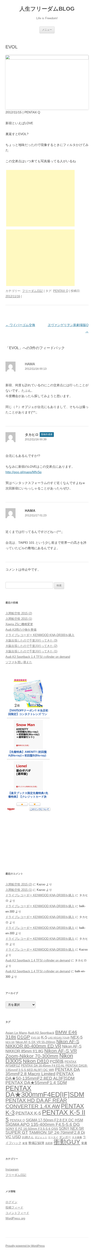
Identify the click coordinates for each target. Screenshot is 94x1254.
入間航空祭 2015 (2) (18, 613)
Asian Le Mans (16, 1033)
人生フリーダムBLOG (47, 9)
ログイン (11, 1202)
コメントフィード (17, 1213)
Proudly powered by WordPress (25, 1245)
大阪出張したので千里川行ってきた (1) (31, 651)
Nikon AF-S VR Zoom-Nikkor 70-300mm (41, 1053)
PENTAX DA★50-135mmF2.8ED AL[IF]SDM (40, 1076)
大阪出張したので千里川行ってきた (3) (31, 640)
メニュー (47, 29)
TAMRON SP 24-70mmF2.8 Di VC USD (45, 1134)
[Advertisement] (40, 198)
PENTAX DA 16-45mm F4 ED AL (43, 1065)
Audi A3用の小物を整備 (21, 629)
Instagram (12, 1169)
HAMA (30, 364)
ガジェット (41, 1137)
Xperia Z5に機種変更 (19, 624)
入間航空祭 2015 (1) (18, 618)
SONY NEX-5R (71, 1128)
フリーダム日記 (32, 291)
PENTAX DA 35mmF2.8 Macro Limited (42, 1071)
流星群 (49, 1143)
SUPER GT (16, 1132)
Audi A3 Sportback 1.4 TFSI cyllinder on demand (37, 656)
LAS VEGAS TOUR (59, 1037)
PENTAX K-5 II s (45, 1116)
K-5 (44, 1037)
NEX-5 (76, 1037)
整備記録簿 (36, 1143)
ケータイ (53, 1137)
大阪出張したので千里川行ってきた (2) (31, 646)
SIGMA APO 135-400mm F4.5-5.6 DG (42, 1124)
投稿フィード (14, 1207)
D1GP (23, 1036)
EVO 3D (35, 1037)
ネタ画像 (77, 1137)
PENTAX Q (60, 291)
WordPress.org (15, 1218)
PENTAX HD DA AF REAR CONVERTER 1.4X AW (36, 1103)
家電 (24, 1143)
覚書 (84, 1143)
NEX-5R (10, 1042)
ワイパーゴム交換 (20, 325)
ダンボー (65, 1137)
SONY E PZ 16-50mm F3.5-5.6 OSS (31, 1128)
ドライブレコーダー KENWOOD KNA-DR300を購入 (39, 635)
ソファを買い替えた (18, 662)
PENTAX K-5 (28, 1113)
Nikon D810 (36, 1061)
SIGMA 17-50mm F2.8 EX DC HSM (54, 1120)
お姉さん (28, 1137)
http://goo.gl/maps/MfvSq (23, 472)
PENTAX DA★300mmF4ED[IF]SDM (44, 1091)
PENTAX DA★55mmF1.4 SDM (36, 1082)
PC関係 (57, 1061)
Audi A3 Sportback (41, 1033)
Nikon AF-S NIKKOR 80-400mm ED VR (42, 1044)
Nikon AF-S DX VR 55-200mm (35, 1042)
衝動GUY (67, 1141)
